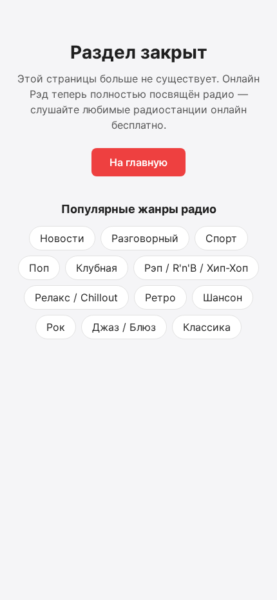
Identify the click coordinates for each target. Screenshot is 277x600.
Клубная (96, 267)
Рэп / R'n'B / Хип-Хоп (196, 267)
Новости (62, 238)
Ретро (160, 297)
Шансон (222, 297)
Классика (207, 327)
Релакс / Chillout (76, 297)
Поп (39, 267)
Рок (55, 327)
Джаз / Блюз (124, 327)
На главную (138, 162)
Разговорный (144, 238)
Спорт (221, 238)
